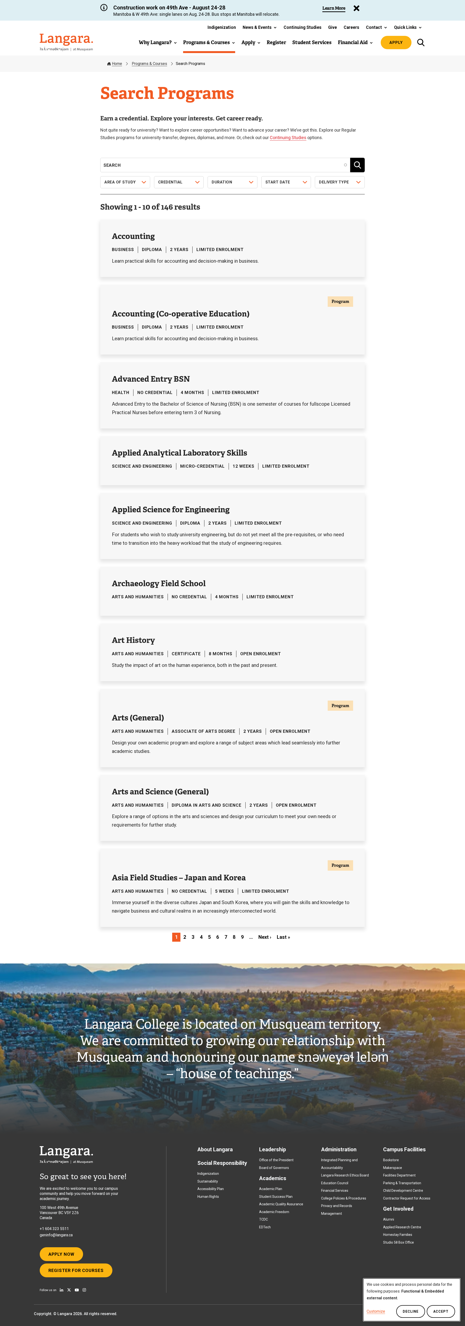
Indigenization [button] (222, 27)
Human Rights (208, 1197)
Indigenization (208, 1174)
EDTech (265, 1227)
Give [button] (332, 27)
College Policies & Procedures (343, 1198)
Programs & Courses (149, 63)
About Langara (215, 1149)
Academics (272, 1178)
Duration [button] (222, 182)
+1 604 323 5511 (54, 1228)
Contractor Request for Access (406, 1198)
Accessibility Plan (210, 1189)
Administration (338, 1149)
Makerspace (392, 1168)
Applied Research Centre (402, 1227)
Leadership (272, 1149)
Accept (441, 1311)
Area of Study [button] (120, 182)
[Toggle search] (420, 42)
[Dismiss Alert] (356, 8)
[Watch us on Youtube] (77, 1290)
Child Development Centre (403, 1190)
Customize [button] (376, 1311)
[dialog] (411, 1300)
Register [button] (276, 42)
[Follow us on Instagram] (84, 1290)
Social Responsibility (222, 1163)
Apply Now (61, 1254)
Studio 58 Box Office (398, 1242)
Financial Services (334, 1190)
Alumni (388, 1219)
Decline (410, 1311)
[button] (259, 27)
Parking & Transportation (402, 1183)
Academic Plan (270, 1189)
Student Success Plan (276, 1197)
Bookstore (391, 1160)
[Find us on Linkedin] (61, 1290)
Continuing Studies (288, 137)
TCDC (263, 1219)
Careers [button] (351, 27)
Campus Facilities (404, 1149)
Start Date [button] (277, 182)
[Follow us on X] (69, 1290)
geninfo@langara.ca (56, 1235)
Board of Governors (274, 1168)
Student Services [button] (312, 42)
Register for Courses (76, 1270)
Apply (396, 42)
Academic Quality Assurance (281, 1204)
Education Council (334, 1183)
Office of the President (276, 1160)
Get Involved (398, 1209)
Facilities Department (399, 1175)
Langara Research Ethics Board (345, 1175)
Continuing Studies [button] (302, 27)
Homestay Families (397, 1235)
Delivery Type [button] (334, 182)
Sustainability (207, 1181)
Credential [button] (170, 182)
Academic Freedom (274, 1212)
